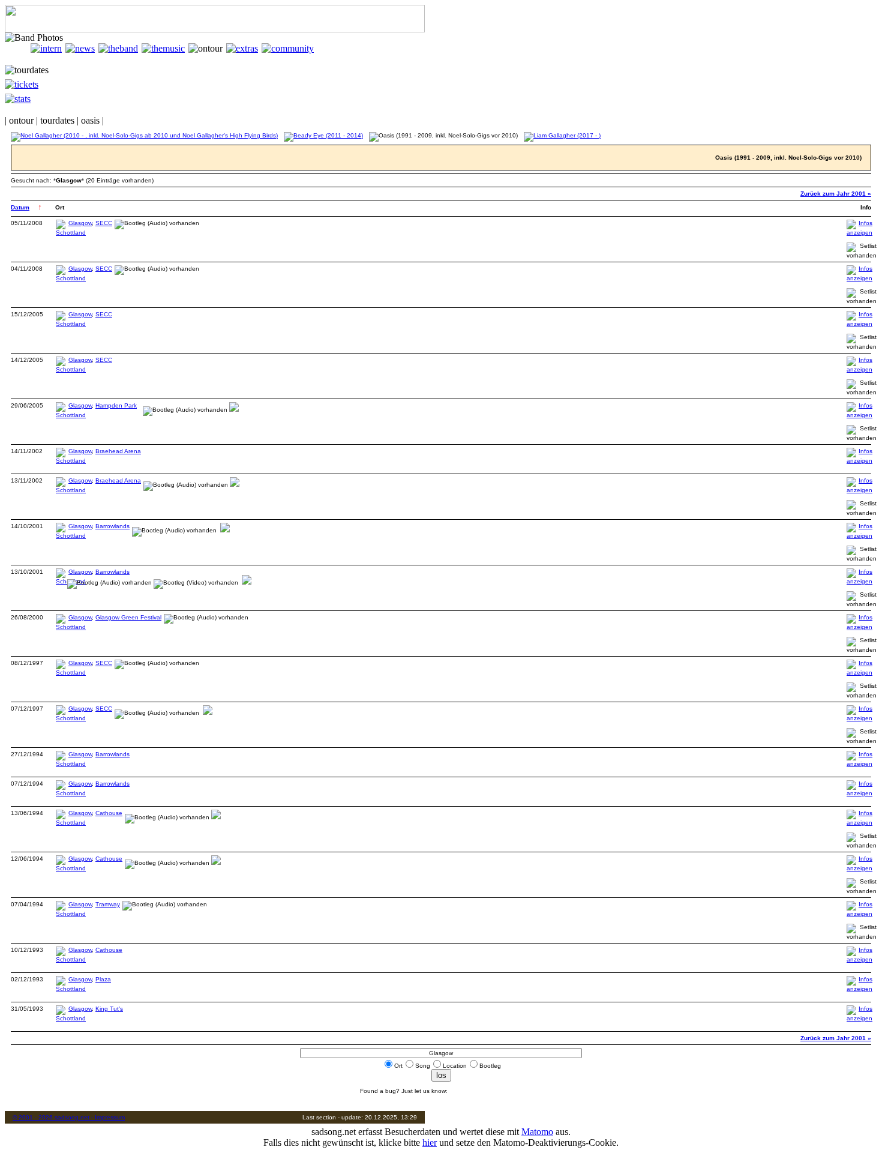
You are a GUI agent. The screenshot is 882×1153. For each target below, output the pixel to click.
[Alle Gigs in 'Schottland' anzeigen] (71, 232)
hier (429, 1142)
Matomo (537, 1132)
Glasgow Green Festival (128, 617)
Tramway (107, 904)
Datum (20, 207)
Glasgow (80, 223)
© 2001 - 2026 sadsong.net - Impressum (69, 1117)
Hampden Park (116, 405)
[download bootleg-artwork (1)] (234, 409)
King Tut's (109, 1008)
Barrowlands (112, 526)
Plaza (103, 979)
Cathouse (108, 813)
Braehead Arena (118, 451)
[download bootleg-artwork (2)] (234, 484)
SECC (103, 223)
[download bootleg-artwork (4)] (246, 582)
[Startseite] (17, 48)
